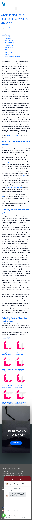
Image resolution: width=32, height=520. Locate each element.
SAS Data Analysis (9, 45)
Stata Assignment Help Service (12, 27)
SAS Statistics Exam (9, 40)
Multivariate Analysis (9, 42)
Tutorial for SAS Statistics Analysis (13, 56)
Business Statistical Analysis (11, 36)
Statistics (7, 54)
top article (24, 175)
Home (2, 27)
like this (8, 162)
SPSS (6, 49)
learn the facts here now (12, 135)
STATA (6, 51)
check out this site (21, 161)
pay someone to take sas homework (13, 187)
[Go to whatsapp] (4, 515)
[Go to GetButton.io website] (3, 518)
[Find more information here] (17, 497)
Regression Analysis (9, 43)
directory (15, 255)
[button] (16, 8)
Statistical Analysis (9, 52)
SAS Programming (9, 47)
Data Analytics (8, 38)
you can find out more (7, 148)
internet (10, 269)
